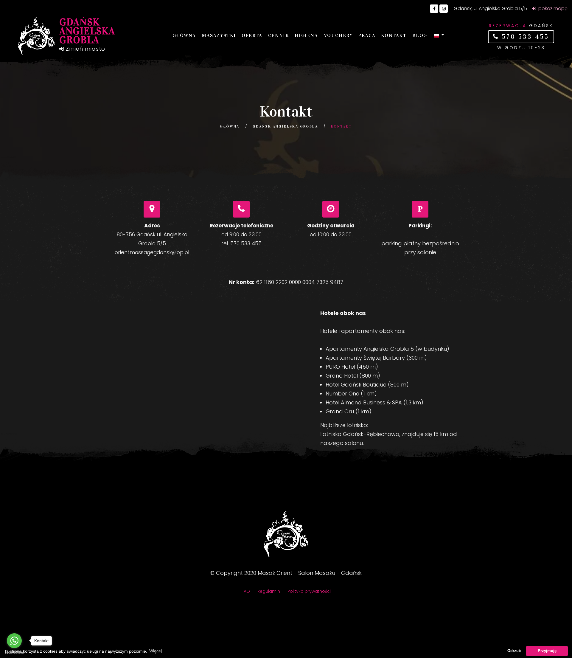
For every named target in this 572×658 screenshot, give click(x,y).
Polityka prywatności (309, 591)
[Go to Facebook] (434, 8)
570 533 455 (524, 37)
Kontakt (393, 35)
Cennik (278, 35)
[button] (439, 35)
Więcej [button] (155, 650)
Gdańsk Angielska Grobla (285, 126)
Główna (184, 35)
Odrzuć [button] (514, 651)
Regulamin (268, 591)
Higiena (306, 35)
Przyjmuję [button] (547, 651)
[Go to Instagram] (443, 8)
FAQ (246, 591)
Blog (419, 35)
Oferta (252, 35)
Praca (366, 35)
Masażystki (219, 35)
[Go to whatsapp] (14, 640)
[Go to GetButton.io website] (14, 652)
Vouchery (338, 35)
